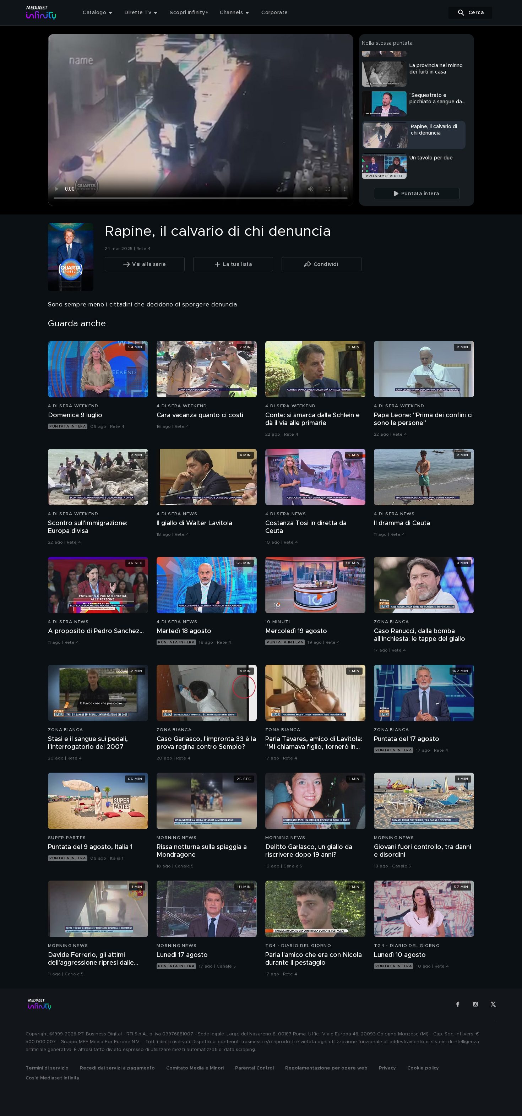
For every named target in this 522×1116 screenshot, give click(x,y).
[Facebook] (458, 1004)
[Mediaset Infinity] (41, 12)
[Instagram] (475, 1004)
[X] (493, 1004)
